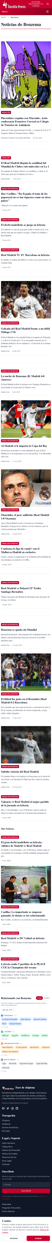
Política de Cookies (10, 1153)
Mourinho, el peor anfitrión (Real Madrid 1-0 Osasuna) (25, 516)
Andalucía (6, 1124)
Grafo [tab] (46, 998)
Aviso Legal (6, 1161)
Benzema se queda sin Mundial (19, 629)
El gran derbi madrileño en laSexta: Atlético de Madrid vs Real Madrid (21, 844)
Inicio (3, 17)
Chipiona (6, 1120)
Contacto (5, 1164)
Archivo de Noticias (10, 1127)
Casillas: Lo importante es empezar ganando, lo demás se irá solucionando (23, 913)
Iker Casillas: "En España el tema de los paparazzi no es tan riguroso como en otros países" (26, 197)
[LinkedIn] (17, 1108)
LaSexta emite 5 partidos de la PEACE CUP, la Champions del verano (23, 966)
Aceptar (38, 1238)
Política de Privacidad (11, 1150)
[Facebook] (3, 1108)
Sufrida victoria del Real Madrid (20, 771)
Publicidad (6, 1204)
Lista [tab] (39, 998)
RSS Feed (6, 1131)
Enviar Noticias (8, 1211)
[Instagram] (12, 1108)
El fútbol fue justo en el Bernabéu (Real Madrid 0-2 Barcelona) (23, 701)
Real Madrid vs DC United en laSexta (22, 938)
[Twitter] (8, 1108)
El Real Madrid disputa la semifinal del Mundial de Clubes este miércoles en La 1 (25, 164)
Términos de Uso (9, 1157)
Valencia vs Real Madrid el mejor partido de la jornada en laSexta (25, 803)
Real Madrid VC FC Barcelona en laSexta (25, 255)
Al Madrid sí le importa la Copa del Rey (24, 446)
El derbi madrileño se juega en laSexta (23, 225)
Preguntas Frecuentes (11, 1208)
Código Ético (7, 1146)
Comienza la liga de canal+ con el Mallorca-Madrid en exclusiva (20, 550)
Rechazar (14, 1238)
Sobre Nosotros (8, 1143)
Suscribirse (26, 1191)
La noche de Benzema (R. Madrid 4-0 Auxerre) (22, 378)
